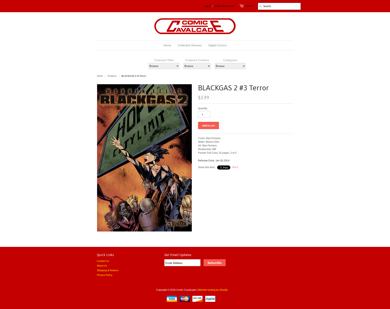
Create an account (224, 6)
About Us (102, 265)
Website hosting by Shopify (213, 289)
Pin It (235, 167)
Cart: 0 (249, 6)
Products (112, 76)
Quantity (202, 108)
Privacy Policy (104, 275)
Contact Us (103, 261)
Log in (207, 6)
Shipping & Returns (107, 270)
